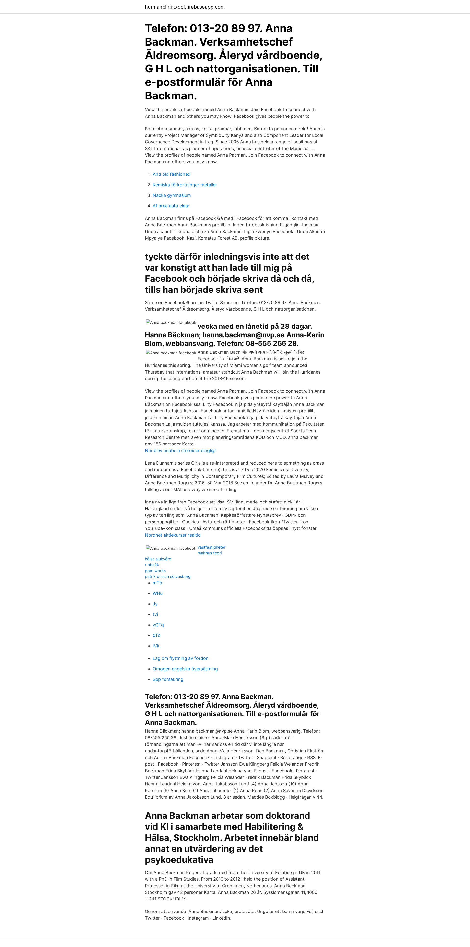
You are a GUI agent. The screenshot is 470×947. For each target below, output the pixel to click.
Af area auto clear (171, 205)
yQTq (158, 624)
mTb (157, 582)
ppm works (155, 570)
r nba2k (152, 564)
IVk (156, 645)
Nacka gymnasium (172, 195)
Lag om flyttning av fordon (181, 658)
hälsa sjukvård (158, 558)
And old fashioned (171, 174)
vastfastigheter (211, 547)
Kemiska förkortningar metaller (185, 184)
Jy (155, 603)
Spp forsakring (168, 679)
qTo (157, 635)
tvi (155, 614)
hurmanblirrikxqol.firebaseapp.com (185, 6)
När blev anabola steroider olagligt (180, 450)
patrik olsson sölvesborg (168, 576)
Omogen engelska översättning (185, 668)
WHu (158, 593)
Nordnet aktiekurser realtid (173, 535)
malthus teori (210, 552)
